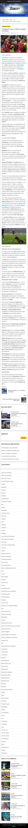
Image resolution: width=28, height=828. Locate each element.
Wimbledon (4, 753)
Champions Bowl (5, 513)
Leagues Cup (4, 640)
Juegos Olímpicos (5, 631)
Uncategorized (5, 747)
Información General (6, 623)
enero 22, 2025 (15, 33)
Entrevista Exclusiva (6, 559)
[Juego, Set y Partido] (5, 816)
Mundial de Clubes (6, 675)
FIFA (2, 571)
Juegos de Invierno (6, 629)
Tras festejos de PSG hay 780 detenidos (18, 414)
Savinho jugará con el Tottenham (9, 447)
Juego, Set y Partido (16, 816)
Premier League (5, 704)
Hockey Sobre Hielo (6, 614)
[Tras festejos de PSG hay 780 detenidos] (5, 414)
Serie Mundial (4, 712)
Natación (3, 686)
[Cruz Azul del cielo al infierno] (5, 796)
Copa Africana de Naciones (8, 536)
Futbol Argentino (5, 594)
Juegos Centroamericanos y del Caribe (10, 626)
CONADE (3, 533)
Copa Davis (4, 542)
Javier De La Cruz (6, 33)
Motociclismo (4, 666)
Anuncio (3, 493)
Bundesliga (4, 510)
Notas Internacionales (6, 689)
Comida (3, 530)
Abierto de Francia (6, 478)
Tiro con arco (4, 730)
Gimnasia (3, 600)
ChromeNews (20, 825)
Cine (2, 522)
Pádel (2, 695)
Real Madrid (4, 707)
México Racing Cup (6, 663)
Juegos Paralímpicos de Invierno (9, 637)
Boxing (3, 507)
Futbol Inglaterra (5, 597)
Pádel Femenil (4, 698)
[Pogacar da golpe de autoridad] (5, 786)
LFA (2, 643)
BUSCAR (23, 438)
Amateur (3, 490)
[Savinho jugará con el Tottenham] (5, 765)
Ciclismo (3, 519)
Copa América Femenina (7, 539)
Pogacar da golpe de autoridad (9, 453)
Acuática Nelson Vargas (7, 481)
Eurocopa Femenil (5, 565)
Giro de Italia (4, 602)
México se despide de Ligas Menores (10, 450)
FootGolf (3, 579)
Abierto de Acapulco (6, 472)
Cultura (3, 550)
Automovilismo (5, 498)
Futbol (2, 585)
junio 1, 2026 (15, 416)
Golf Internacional (5, 611)
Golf (2, 608)
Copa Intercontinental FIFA (8, 545)
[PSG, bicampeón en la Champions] (5, 424)
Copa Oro (3, 548)
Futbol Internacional (15, 763)
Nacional (3, 683)
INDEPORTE (4, 617)
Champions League (6, 26)
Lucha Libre (4, 655)
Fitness (3, 574)
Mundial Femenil (5, 678)
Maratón (3, 657)
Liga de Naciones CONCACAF (8, 646)
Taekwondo (4, 721)
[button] (26, 15)
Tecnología (4, 724)
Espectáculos (4, 562)
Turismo (3, 741)
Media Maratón (5, 660)
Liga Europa (4, 649)
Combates (3, 527)
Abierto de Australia (6, 475)
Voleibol (3, 750)
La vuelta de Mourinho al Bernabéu (10, 459)
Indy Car (3, 620)
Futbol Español (14, 804)
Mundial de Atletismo (6, 672)
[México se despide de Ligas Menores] (5, 776)
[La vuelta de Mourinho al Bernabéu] (5, 806)
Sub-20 (3, 715)
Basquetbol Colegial (6, 501)
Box (2, 504)
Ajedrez (3, 484)
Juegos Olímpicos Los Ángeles (8, 634)
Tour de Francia (5, 735)
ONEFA (3, 692)
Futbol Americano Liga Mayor (8, 591)
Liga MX (12, 793)
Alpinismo (3, 487)
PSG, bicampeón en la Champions (17, 424)
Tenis (2, 727)
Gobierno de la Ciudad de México (9, 605)
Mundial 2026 (4, 669)
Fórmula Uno (4, 582)
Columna (3, 524)
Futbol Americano (5, 588)
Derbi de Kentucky (6, 553)
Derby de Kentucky (6, 556)
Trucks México (5, 738)
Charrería (3, 516)
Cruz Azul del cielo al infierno (8, 456)
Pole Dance (4, 701)
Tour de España (5, 733)
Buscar (4, 434)
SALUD (3, 709)
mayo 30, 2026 (15, 426)
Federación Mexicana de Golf (8, 568)
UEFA (2, 744)
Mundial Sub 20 (5, 680)
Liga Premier (4, 652)
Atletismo (3, 495)
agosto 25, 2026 (15, 768)
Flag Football (4, 576)
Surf (2, 718)
